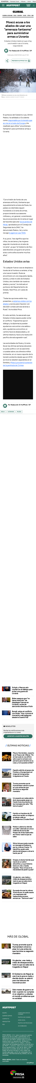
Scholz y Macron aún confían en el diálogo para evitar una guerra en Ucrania (22, 690)
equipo (4, 1013)
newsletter (6, 1021)
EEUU (15, 15)
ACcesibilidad (22, 1026)
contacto (5, 1018)
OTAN (28, 15)
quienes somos (7, 1015)
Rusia (19, 412)
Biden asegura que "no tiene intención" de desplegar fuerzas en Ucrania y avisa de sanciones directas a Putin (22, 702)
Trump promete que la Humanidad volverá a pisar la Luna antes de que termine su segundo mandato (23, 787)
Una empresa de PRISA (18, 1072)
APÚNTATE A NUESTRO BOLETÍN (18, 736)
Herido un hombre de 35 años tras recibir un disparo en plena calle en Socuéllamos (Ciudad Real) (23, 816)
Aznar (29, 1)
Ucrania (11, 412)
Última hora (28, 5)
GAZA (24, 15)
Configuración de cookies (24, 1013)
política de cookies (24, 1017)
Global (18, 11)
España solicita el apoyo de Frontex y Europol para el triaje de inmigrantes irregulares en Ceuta (23, 773)
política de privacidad (25, 1023)
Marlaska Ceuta (14, 1)
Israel (33, 15)
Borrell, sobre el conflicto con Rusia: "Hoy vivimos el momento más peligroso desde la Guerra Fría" (22, 714)
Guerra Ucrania (7, 15)
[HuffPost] (9, 1007)
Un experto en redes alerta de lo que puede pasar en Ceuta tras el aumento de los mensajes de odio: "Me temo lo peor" (23, 802)
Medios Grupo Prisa (18, 1077)
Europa (19, 15)
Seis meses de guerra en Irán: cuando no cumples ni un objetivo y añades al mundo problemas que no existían (23, 994)
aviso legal (21, 1020)
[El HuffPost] (13, 5)
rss (3, 1024)
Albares (23, 1)
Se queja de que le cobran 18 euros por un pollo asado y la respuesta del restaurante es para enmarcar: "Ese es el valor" (23, 894)
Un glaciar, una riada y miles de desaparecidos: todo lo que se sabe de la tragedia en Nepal (22, 880)
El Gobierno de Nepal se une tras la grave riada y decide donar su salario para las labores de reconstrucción (23, 978)
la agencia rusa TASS (17, 233)
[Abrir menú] (3, 5)
